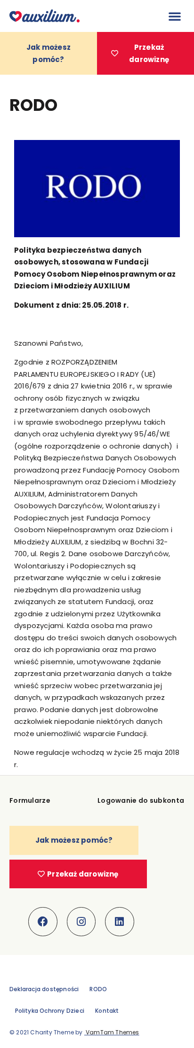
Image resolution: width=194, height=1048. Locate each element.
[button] (175, 16)
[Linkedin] (119, 921)
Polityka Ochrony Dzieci (50, 1011)
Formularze (29, 800)
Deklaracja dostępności (44, 989)
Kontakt (107, 1011)
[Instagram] (81, 921)
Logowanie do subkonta (140, 800)
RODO (98, 989)
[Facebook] (42, 921)
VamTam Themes (111, 1032)
